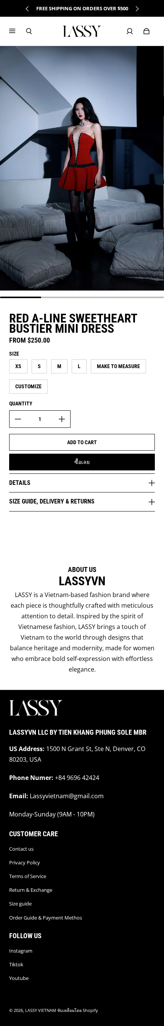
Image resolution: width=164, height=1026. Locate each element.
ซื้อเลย (82, 462)
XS (18, 366)
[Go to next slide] (137, 8)
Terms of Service (27, 876)
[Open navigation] (17, 31)
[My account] (129, 31)
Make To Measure (118, 366)
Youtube (19, 978)
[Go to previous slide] (27, 8)
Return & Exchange (30, 889)
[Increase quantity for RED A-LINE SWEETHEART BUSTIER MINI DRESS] (61, 419)
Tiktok (16, 964)
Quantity (20, 403)
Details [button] (20, 482)
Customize (28, 386)
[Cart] (146, 31)
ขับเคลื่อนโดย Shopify (77, 1010)
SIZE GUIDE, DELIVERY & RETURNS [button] (52, 501)
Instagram (20, 950)
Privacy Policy (24, 862)
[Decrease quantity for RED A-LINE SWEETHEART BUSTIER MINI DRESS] (18, 419)
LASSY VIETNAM (40, 1010)
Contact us (21, 848)
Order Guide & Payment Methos (45, 917)
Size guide (20, 903)
